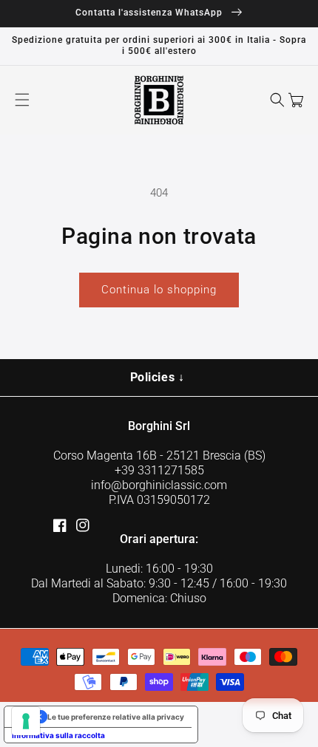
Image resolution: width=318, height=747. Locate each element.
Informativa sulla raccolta (58, 735)
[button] (22, 99)
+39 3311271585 (159, 470)
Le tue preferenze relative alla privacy (115, 716)
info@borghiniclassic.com (159, 485)
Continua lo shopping (159, 289)
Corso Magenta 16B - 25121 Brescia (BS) (159, 455)
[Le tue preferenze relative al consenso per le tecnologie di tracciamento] (26, 721)
